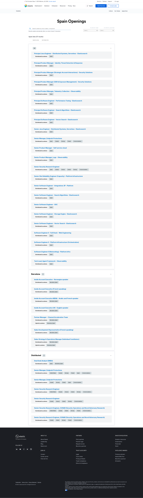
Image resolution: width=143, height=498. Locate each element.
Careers (43, 454)
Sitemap (39, 482)
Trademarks (18, 482)
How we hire (44, 459)
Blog (42, 444)
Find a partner (80, 439)
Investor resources (120, 439)
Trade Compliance (81, 461)
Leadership (44, 441)
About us (99, 1)
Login (117, 1)
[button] (71, 48)
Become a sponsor (120, 459)
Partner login (79, 441)
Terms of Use (25, 482)
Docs (74, 6)
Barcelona (36, 40)
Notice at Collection (69, 489)
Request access (80, 444)
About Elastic (44, 439)
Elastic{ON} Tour (119, 456)
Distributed (45, 40)
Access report (52, 1)
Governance (118, 441)
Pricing (70, 6)
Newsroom (44, 446)
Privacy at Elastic (80, 459)
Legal (77, 454)
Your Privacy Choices (78, 489)
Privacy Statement (33, 482)
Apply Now (125, 11)
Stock (116, 446)
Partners (105, 1)
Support (110, 1)
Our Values (117, 11)
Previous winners (120, 454)
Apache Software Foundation (116, 486)
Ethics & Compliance (81, 463)
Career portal (44, 456)
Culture (111, 11)
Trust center (79, 456)
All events (118, 461)
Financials (118, 444)
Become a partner (81, 446)
